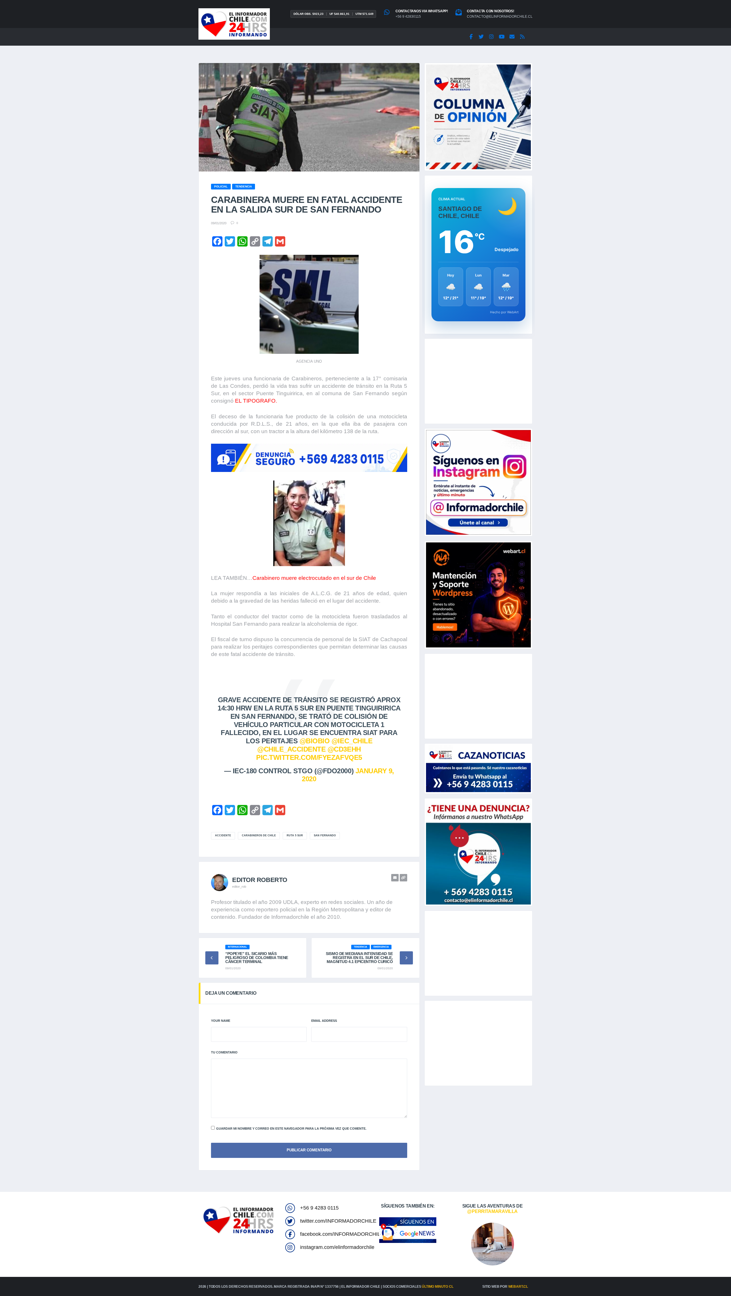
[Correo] (512, 36)
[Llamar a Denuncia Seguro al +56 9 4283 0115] (309, 458)
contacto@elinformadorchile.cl (500, 17)
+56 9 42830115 (408, 17)
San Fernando (325, 835)
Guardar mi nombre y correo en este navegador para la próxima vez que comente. (291, 1128)
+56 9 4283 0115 (319, 1208)
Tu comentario (224, 1052)
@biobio (315, 741)
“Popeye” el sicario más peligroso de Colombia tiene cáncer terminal (256, 957)
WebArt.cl (518, 1287)
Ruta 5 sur (295, 835)
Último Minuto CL (437, 1287)
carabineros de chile (259, 835)
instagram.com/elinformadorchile (337, 1247)
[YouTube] (501, 36)
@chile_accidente (291, 749)
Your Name (220, 1020)
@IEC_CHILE (352, 741)
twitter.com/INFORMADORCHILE (338, 1221)
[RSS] (522, 36)
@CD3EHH (344, 749)
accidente (223, 835)
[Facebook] (470, 36)
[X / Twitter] (481, 36)
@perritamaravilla (492, 1211)
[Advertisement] (478, 381)
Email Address (324, 1020)
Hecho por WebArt (504, 312)
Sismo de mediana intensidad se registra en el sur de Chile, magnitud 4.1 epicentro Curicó (359, 957)
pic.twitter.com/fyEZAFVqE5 (309, 757)
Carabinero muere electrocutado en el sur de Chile (314, 578)
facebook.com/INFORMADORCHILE (342, 1234)
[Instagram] (491, 36)
